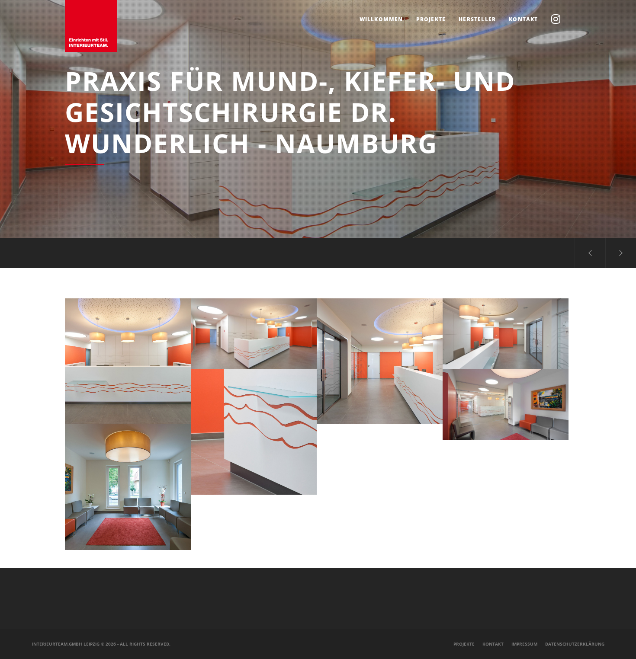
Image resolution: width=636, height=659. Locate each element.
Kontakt (493, 644)
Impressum (524, 644)
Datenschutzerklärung (574, 644)
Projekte (464, 644)
